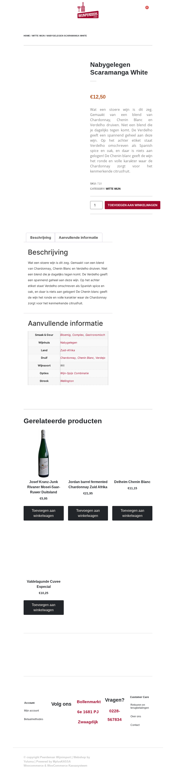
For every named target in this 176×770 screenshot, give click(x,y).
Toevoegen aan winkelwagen (132, 205)
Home (27, 36)
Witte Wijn (38, 36)
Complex (78, 334)
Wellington (67, 381)
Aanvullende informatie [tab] (78, 237)
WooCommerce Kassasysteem (67, 765)
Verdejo (100, 357)
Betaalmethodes (33, 719)
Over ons (135, 716)
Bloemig (65, 334)
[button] (27, 14)
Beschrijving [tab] (40, 237)
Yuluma (29, 761)
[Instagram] (65, 715)
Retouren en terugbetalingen (139, 706)
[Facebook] (56, 715)
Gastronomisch (95, 334)
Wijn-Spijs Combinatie (74, 373)
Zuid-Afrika (67, 350)
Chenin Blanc (85, 357)
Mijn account (31, 710)
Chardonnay (68, 357)
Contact (135, 724)
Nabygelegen (68, 342)
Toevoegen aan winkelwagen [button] (43, 513)
